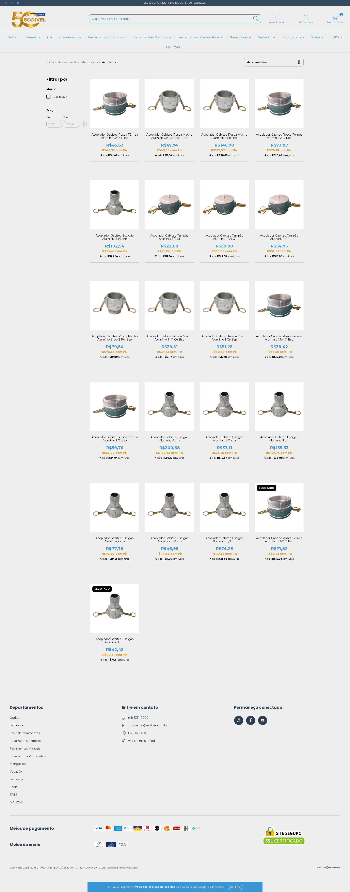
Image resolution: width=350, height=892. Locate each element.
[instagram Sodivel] (6, 3)
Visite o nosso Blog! (142, 741)
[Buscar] (256, 19)
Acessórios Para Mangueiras (78, 62)
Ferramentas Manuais (151, 37)
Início (50, 62)
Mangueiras (239, 37)
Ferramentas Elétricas (106, 37)
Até (66, 117)
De (48, 117)
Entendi (235, 887)
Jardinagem (292, 37)
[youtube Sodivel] (18, 3)
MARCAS (173, 47)
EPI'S (335, 37)
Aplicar (84, 124)
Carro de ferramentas (64, 37)
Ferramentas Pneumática (199, 37)
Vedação (265, 37)
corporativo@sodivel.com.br (147, 725)
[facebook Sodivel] (12, 3)
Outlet (12, 37)
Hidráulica (32, 37)
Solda (316, 37)
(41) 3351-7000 (138, 718)
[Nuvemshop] (327, 868)
